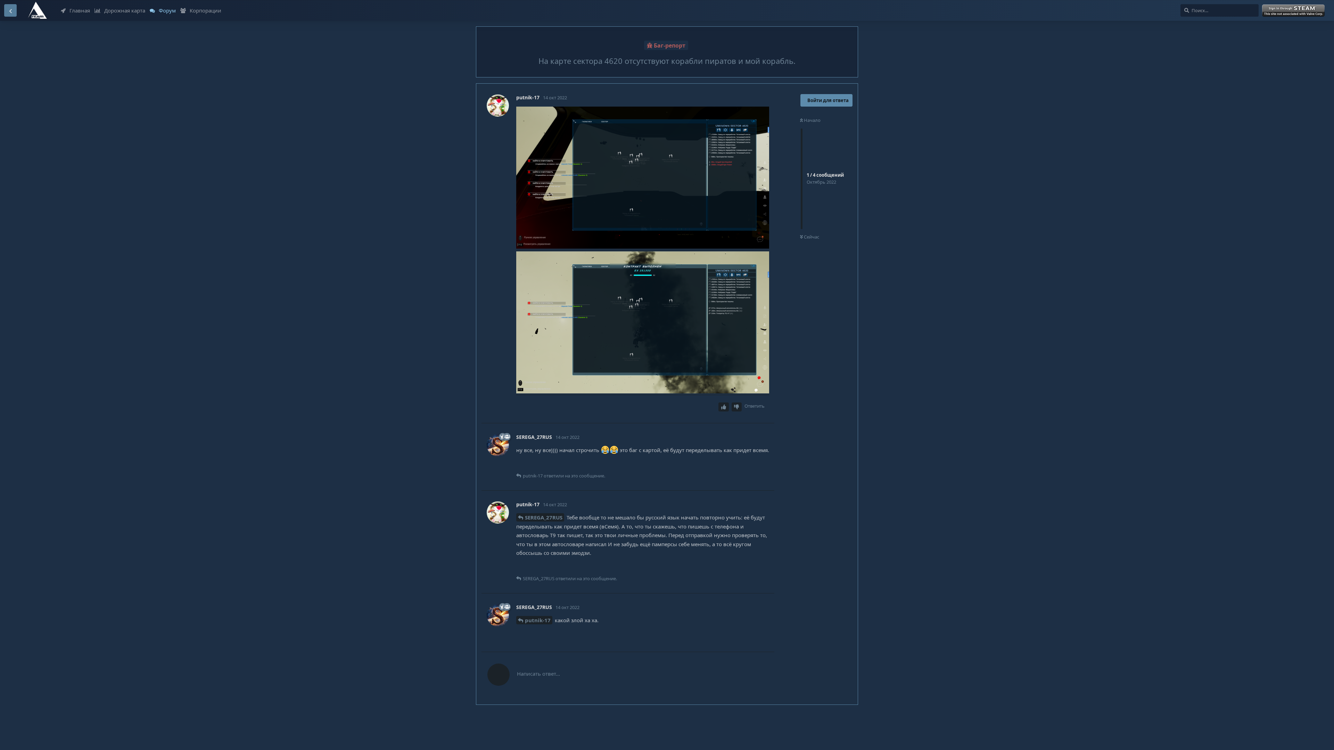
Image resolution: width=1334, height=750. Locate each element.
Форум (167, 10)
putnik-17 (538, 620)
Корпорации (205, 10)
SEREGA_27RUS (543, 517)
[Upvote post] (723, 407)
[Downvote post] (737, 407)
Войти (1294, 10)
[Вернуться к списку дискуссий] (10, 10)
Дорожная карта (124, 10)
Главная (79, 10)
